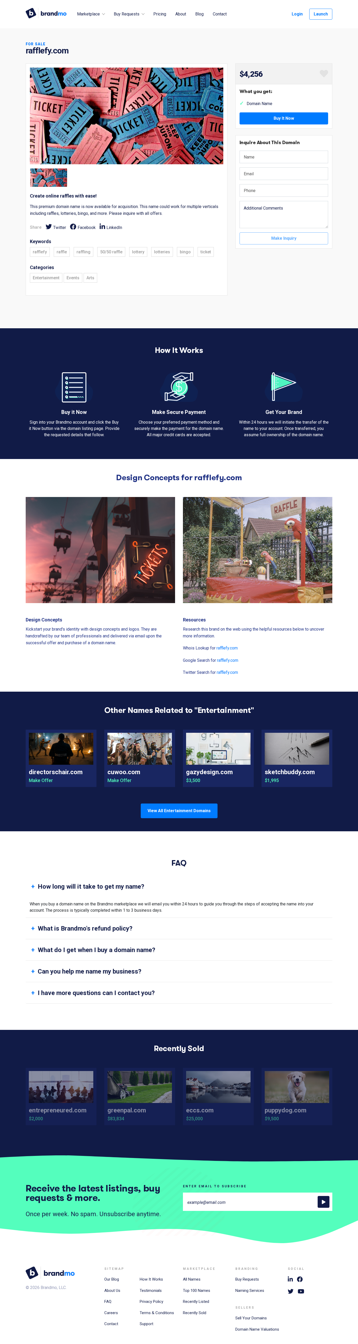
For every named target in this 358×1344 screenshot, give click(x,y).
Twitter (59, 227)
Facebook (87, 227)
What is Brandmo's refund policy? (85, 928)
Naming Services (249, 1290)
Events (73, 277)
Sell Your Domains (251, 1318)
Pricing (159, 14)
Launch (321, 14)
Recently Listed (196, 1301)
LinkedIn (114, 227)
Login (297, 14)
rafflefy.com (227, 648)
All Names (191, 1279)
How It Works (151, 1279)
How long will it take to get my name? (91, 886)
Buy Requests (247, 1279)
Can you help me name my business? (89, 971)
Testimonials (151, 1290)
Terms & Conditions (157, 1312)
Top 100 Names (196, 1290)
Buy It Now (284, 118)
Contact (220, 14)
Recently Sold (194, 1312)
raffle (62, 251)
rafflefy (40, 251)
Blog (199, 14)
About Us (112, 1290)
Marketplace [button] (88, 14)
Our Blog (111, 1279)
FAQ (107, 1301)
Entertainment (46, 277)
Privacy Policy (151, 1301)
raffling (83, 251)
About (180, 14)
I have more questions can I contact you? (96, 993)
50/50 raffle (111, 251)
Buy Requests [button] (126, 14)
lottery (138, 251)
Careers (111, 1312)
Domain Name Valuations (257, 1329)
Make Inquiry (283, 238)
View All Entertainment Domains (179, 810)
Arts (90, 277)
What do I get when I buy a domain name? (96, 950)
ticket (205, 251)
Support (146, 1323)
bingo (185, 251)
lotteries (162, 251)
